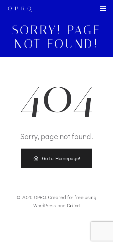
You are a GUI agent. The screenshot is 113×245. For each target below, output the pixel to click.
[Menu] (103, 8)
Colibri (73, 205)
